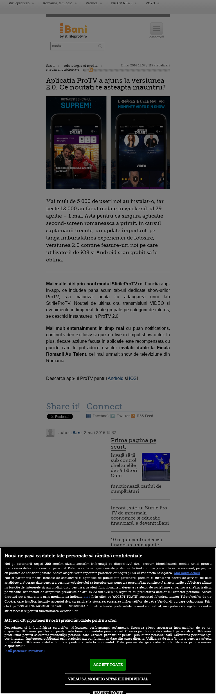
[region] (108, 620)
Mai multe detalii (187, 573)
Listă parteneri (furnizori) (24, 651)
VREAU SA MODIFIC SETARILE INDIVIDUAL (108, 679)
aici (87, 597)
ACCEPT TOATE (108, 664)
